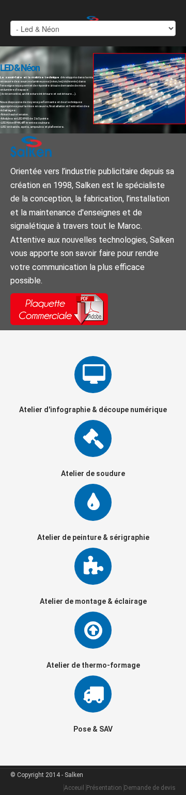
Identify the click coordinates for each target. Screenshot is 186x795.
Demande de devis (150, 787)
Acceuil (74, 787)
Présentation (104, 787)
